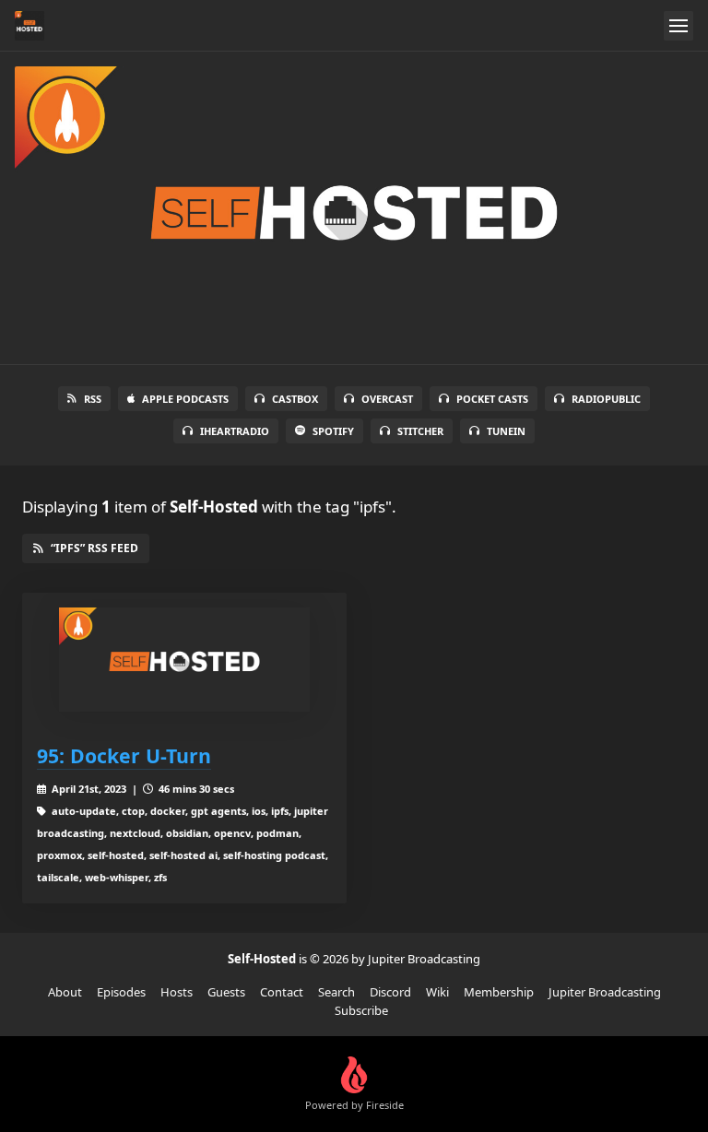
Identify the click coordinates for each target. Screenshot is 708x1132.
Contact (281, 992)
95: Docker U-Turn (124, 755)
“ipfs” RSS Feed (94, 548)
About (65, 992)
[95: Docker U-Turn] (184, 659)
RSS (92, 399)
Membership (499, 992)
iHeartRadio (234, 431)
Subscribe (361, 1010)
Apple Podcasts (185, 399)
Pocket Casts (492, 399)
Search (336, 992)
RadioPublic (606, 399)
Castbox (295, 399)
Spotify (333, 431)
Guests (226, 992)
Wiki (437, 992)
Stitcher (420, 431)
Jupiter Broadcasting (605, 992)
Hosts (176, 992)
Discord (390, 992)
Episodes (121, 992)
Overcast (387, 399)
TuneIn (506, 431)
